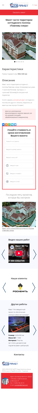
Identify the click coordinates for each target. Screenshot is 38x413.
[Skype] (12, 124)
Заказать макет (19, 12)
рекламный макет (19, 100)
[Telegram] (15, 124)
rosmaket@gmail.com (21, 385)
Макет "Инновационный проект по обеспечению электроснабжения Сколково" (18, 312)
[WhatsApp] (9, 124)
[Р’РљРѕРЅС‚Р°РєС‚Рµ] (3, 124)
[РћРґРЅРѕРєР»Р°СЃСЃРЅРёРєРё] (6, 124)
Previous (3, 254)
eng (36, 4)
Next (34, 254)
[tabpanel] (19, 46)
